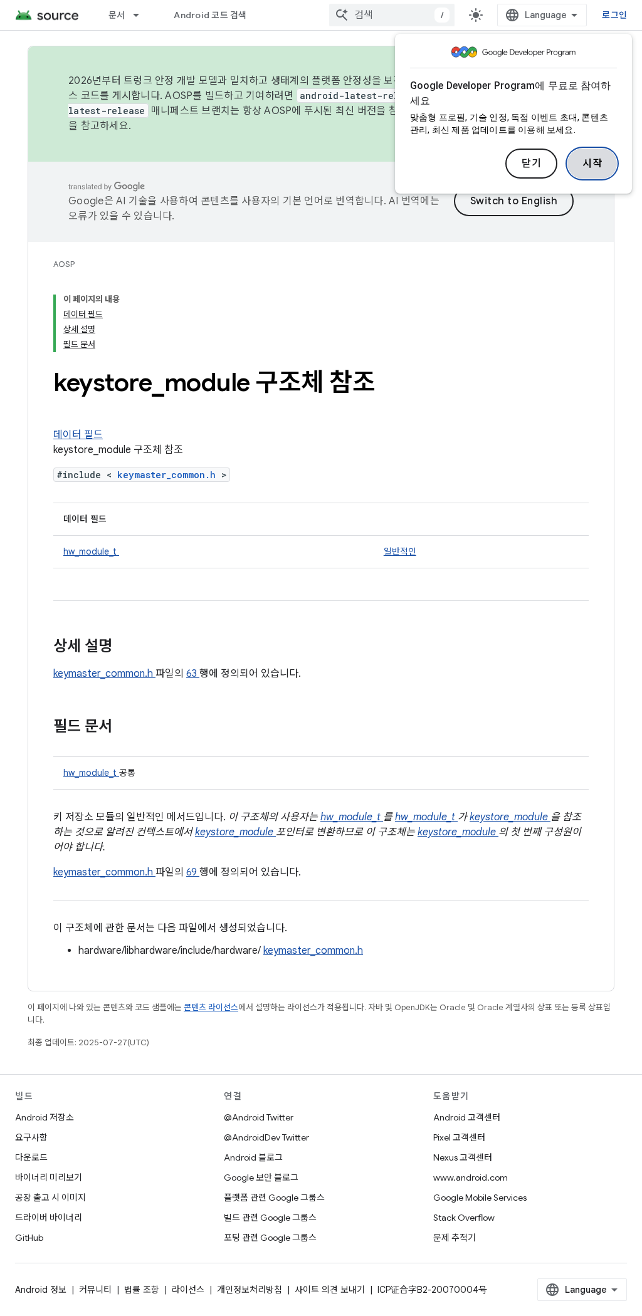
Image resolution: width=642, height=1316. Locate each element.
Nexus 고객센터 (462, 1157)
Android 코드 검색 (210, 15)
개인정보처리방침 (249, 1290)
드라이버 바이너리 (48, 1217)
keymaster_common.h (169, 475)
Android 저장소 (44, 1117)
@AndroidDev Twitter (266, 1137)
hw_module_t (91, 551)
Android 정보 (40, 1290)
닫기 (531, 163)
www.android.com (470, 1177)
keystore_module (510, 817)
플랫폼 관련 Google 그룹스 (274, 1197)
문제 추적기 (454, 1237)
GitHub (29, 1237)
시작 (592, 163)
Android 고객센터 (466, 1117)
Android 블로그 (253, 1157)
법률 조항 (141, 1290)
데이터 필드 (78, 435)
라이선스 (188, 1290)
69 (192, 872)
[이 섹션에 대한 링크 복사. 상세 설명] (128, 647)
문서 (116, 15)
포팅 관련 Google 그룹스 (270, 1237)
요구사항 (31, 1137)
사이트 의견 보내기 (330, 1290)
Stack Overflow (464, 1217)
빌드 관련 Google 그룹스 (270, 1217)
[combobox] (392, 15)
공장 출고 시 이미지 (50, 1197)
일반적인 (400, 551)
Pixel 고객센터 (459, 1137)
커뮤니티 (95, 1290)
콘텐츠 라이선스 (211, 1007)
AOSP (64, 264)
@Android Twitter (258, 1117)
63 (192, 673)
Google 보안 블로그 (261, 1177)
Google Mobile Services (480, 1197)
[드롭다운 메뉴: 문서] (142, 15)
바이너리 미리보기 (48, 1177)
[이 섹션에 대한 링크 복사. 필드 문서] (128, 727)
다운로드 (31, 1157)
